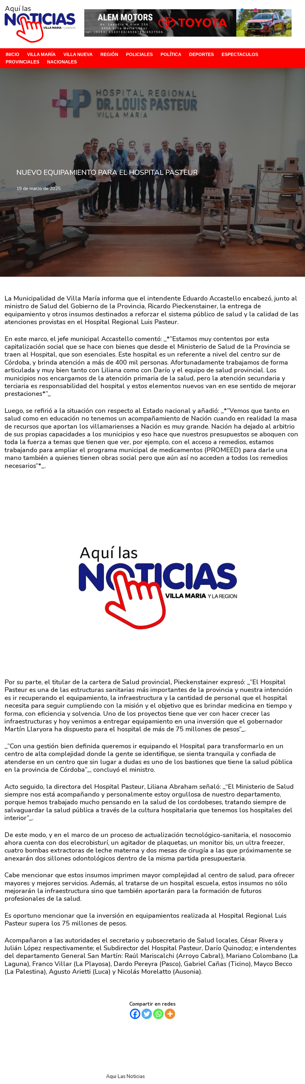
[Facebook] (135, 1014)
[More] (170, 1014)
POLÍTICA (171, 54)
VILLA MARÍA (41, 54)
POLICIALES (139, 54)
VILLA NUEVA (78, 54)
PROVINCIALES (22, 61)
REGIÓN (109, 54)
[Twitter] (146, 1014)
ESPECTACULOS (240, 54)
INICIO (12, 54)
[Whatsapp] (158, 1014)
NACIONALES (62, 61)
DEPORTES (201, 54)
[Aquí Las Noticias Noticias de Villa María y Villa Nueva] (39, 24)
